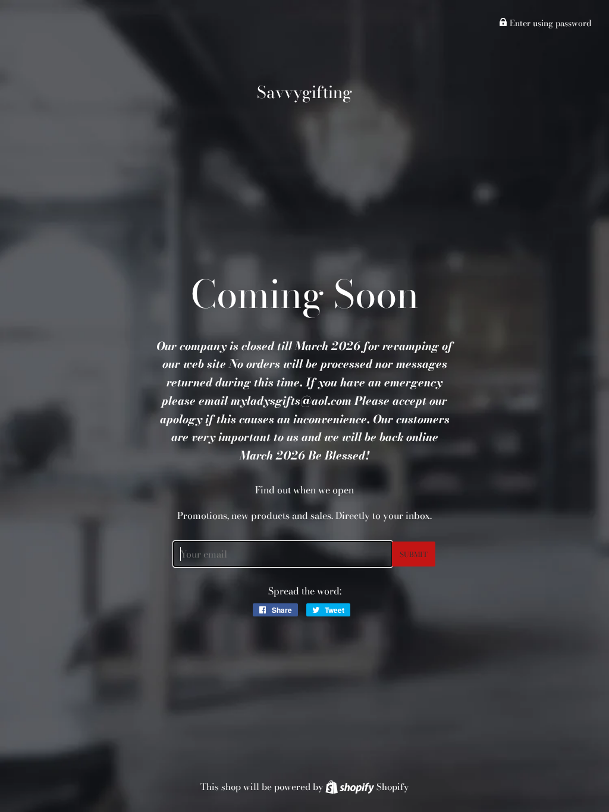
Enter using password (549, 23)
